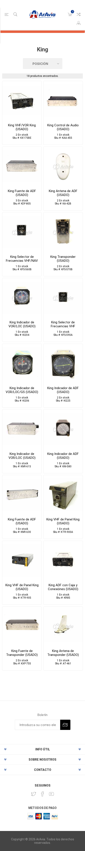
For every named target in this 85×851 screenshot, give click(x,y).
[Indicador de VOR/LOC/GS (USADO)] (21, 363)
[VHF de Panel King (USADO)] (63, 494)
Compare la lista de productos (78, 14)
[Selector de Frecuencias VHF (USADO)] (63, 297)
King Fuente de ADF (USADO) (22, 193)
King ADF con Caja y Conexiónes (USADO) (63, 587)
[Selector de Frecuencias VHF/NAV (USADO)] (21, 231)
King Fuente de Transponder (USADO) (22, 653)
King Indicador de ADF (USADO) (63, 390)
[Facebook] (42, 793)
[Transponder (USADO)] (63, 231)
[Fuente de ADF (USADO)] (21, 166)
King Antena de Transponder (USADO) (63, 653)
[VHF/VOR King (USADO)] (21, 100)
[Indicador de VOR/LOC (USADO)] (21, 297)
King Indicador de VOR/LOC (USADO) (22, 324)
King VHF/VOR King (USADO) (22, 127)
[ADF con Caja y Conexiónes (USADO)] (63, 560)
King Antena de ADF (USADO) (63, 193)
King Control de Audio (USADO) (63, 127)
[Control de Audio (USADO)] (63, 100)
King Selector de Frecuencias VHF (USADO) (63, 326)
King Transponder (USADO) (63, 259)
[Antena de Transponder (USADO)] (63, 626)
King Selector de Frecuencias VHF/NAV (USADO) (22, 261)
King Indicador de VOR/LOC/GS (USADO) (22, 390)
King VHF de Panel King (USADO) (63, 521)
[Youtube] (51, 793)
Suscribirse (65, 725)
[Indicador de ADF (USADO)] (63, 363)
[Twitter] (33, 793)
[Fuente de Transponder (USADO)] (21, 626)
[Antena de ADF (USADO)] (63, 166)
